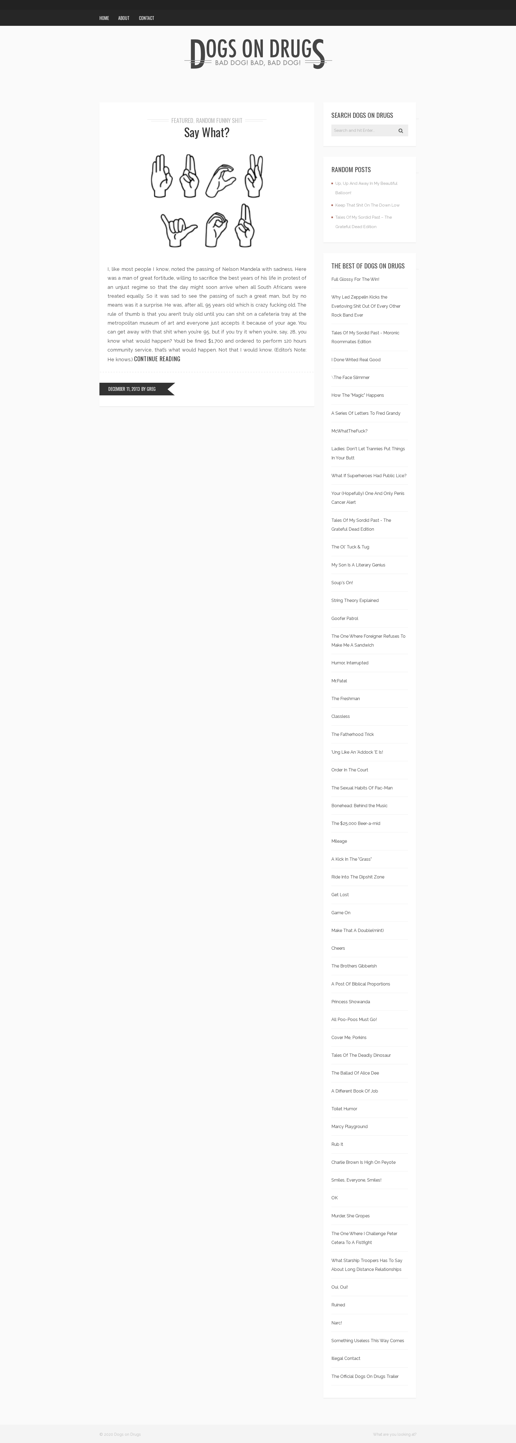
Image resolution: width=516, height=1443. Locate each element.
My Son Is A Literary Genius (358, 565)
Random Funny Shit (219, 120)
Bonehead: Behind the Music (359, 805)
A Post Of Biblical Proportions (360, 984)
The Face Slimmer (352, 377)
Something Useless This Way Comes (367, 1340)
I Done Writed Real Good (356, 359)
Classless (340, 716)
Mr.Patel (339, 680)
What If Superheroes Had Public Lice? (369, 475)
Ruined (338, 1304)
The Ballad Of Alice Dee (355, 1073)
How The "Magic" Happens (357, 395)
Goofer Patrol (344, 618)
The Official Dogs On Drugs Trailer (365, 1376)
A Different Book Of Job (354, 1091)
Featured (182, 120)
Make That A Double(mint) (357, 930)
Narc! (336, 1322)
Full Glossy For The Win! (355, 279)
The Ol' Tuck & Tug (350, 546)
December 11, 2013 (124, 389)
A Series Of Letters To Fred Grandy (365, 413)
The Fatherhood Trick (352, 734)
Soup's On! (342, 582)
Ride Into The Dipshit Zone (357, 877)
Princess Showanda (350, 1001)
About (124, 18)
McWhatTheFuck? (349, 431)
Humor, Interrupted (349, 662)
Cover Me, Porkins (349, 1037)
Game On (340, 912)
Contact (146, 18)
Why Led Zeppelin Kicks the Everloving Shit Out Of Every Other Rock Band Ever (365, 306)
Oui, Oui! (339, 1287)
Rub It (337, 1144)
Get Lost (340, 894)
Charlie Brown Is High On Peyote (363, 1162)
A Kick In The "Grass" (351, 859)
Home (104, 18)
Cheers (338, 948)
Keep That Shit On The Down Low (367, 205)
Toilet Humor (344, 1108)
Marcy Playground (349, 1126)
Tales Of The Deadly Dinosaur (361, 1055)
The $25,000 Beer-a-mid (355, 823)
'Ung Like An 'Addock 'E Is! (357, 752)
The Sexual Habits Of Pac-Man (362, 787)
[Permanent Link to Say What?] (206, 255)
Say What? (207, 132)
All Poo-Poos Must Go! (354, 1019)
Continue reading (157, 358)
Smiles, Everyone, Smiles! (356, 1180)
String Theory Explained (355, 600)
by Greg (148, 389)
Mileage (339, 841)
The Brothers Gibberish (354, 966)
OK (334, 1197)
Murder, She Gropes (350, 1215)
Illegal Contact (345, 1358)
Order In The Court (349, 769)
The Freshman (345, 698)
